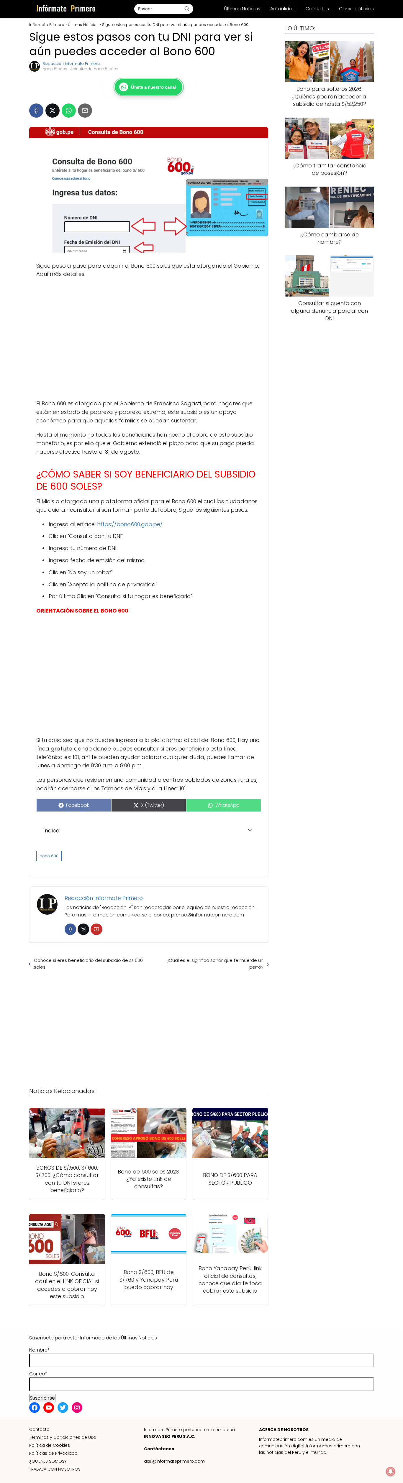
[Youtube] (96, 929)
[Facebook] (36, 110)
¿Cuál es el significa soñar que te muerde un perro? (215, 963)
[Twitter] (83, 929)
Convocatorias (356, 8)
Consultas (317, 8)
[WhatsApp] (69, 110)
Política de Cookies (49, 1445)
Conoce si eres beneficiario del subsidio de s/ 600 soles (88, 963)
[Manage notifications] (390, 1471)
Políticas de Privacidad (53, 1453)
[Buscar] (187, 8)
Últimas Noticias (242, 8)
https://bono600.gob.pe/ (130, 524)
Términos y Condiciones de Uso (62, 1437)
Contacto (39, 1429)
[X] (52, 110)
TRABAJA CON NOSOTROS (55, 1469)
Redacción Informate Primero (71, 63)
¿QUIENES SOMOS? (48, 1461)
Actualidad (283, 8)
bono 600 (49, 856)
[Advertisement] (149, 339)
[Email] (85, 110)
